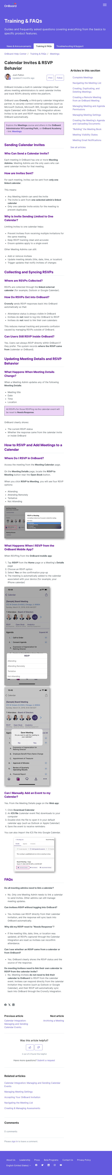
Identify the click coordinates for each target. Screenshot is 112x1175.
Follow (59, 78)
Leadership (24, 1160)
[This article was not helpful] (38, 1047)
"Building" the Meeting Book (87, 129)
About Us (10, 1160)
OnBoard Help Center (15, 53)
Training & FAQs (44, 46)
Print (50, 78)
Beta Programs (51, 1160)
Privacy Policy (84, 1160)
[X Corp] (9, 1005)
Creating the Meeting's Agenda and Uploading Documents (89, 122)
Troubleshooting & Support (69, 46)
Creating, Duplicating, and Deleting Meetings (86, 90)
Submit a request (46, 1060)
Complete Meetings (83, 77)
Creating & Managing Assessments (22, 1108)
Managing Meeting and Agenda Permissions (89, 108)
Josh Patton (18, 75)
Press (37, 1160)
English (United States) (17, 1165)
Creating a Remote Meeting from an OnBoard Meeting (87, 99)
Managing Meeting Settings (18, 1091)
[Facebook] (5, 1005)
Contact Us (67, 1160)
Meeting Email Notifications (87, 140)
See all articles (78, 147)
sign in (14, 1141)
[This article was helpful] (30, 1047)
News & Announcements (19, 46)
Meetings (54, 53)
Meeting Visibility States (85, 134)
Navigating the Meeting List (18, 1102)
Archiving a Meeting (53, 1020)
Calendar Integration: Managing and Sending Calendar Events (16, 1024)
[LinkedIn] (13, 1005)
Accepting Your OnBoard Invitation (22, 1097)
